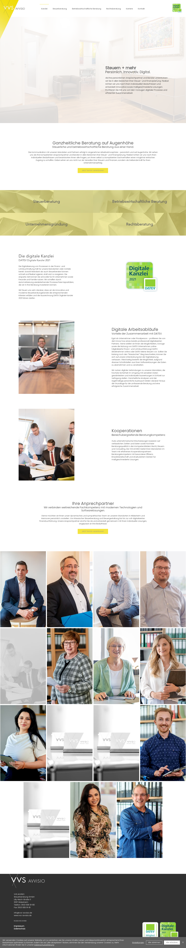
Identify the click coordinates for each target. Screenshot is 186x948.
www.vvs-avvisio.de (23, 915)
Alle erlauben (172, 942)
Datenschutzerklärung (44, 945)
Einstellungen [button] (138, 942)
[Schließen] (182, 942)
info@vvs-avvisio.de (23, 912)
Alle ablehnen (154, 942)
